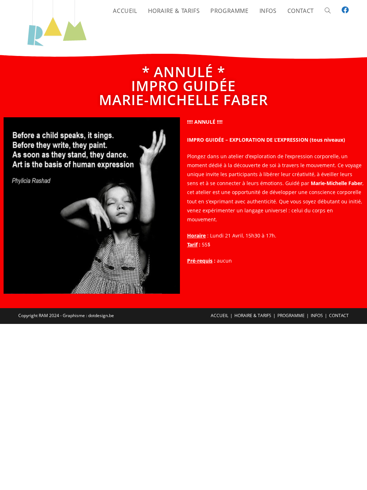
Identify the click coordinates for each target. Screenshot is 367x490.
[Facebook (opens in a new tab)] (345, 10)
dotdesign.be (101, 315)
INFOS (317, 315)
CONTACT (339, 315)
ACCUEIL (219, 315)
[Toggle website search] (327, 11)
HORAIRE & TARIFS (252, 315)
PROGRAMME (291, 315)
